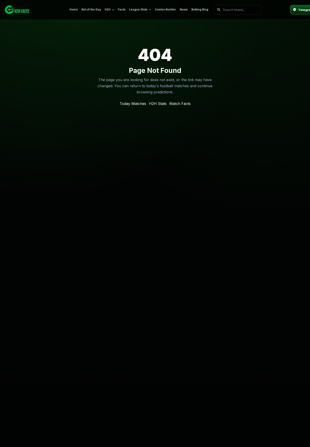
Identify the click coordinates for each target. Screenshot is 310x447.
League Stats (138, 9)
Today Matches (133, 103)
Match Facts (180, 103)
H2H (108, 9)
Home (73, 9)
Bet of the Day (91, 9)
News (184, 9)
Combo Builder (165, 9)
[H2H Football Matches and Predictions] (34, 10)
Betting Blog (199, 9)
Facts (121, 9)
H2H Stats (158, 103)
